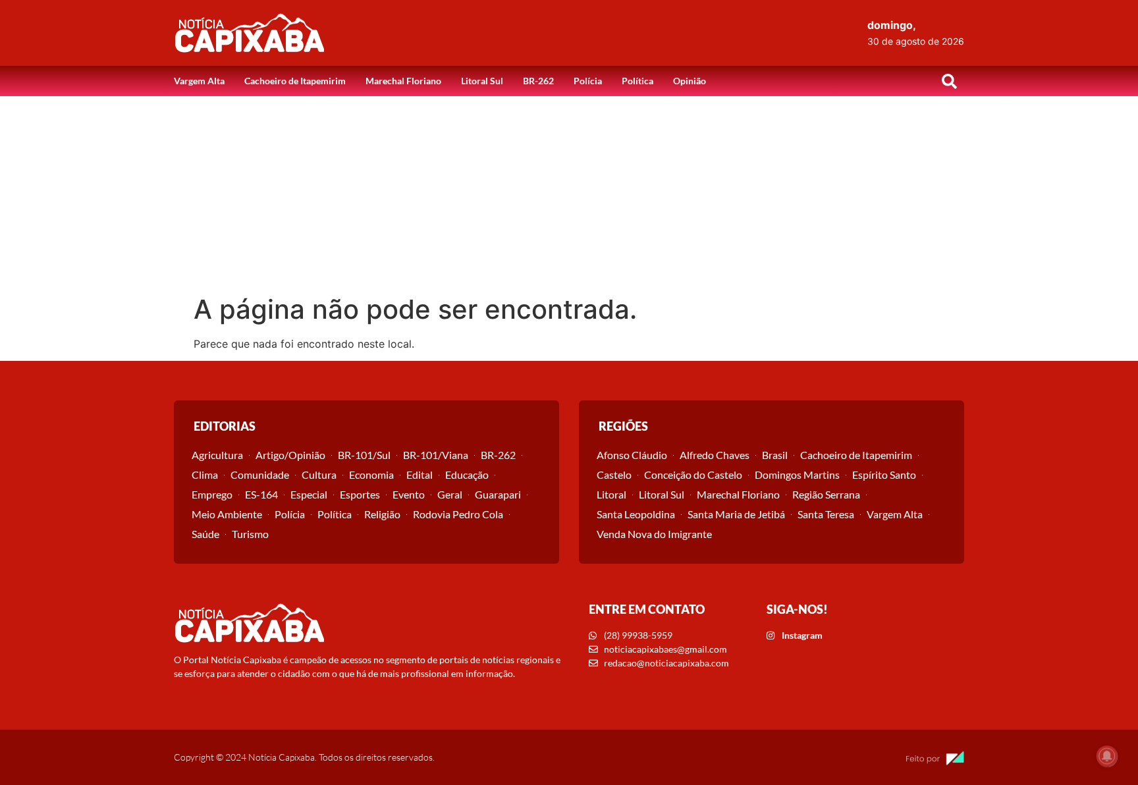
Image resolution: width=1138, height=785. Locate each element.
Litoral (611, 494)
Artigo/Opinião (290, 454)
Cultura (319, 474)
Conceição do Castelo (693, 474)
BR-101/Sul (364, 454)
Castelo (614, 474)
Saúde (205, 534)
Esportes (360, 494)
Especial (308, 494)
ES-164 (261, 494)
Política (637, 80)
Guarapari (498, 494)
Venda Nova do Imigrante (654, 534)
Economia (371, 474)
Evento (409, 494)
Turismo (250, 534)
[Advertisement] (569, 195)
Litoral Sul (482, 80)
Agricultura (217, 454)
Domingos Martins (797, 474)
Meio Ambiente (227, 514)
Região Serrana (826, 494)
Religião (382, 514)
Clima (205, 474)
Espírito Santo (884, 474)
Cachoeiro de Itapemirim (295, 80)
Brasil (775, 454)
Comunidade (259, 474)
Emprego (212, 494)
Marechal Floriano (403, 80)
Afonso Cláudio (632, 454)
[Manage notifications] (1107, 756)
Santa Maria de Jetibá (736, 514)
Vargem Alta (199, 80)
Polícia (588, 80)
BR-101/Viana (435, 454)
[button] (949, 81)
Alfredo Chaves (714, 454)
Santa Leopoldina (636, 514)
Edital (419, 474)
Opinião (689, 80)
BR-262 (538, 80)
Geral (449, 494)
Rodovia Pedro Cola (458, 514)
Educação (467, 474)
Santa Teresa (826, 514)
